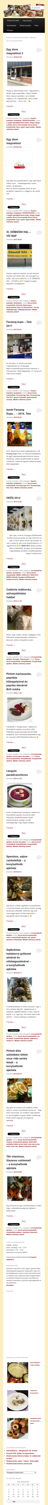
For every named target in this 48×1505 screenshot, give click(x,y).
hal (38, 1036)
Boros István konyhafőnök (27, 935)
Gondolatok (18, 120)
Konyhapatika (11, 25)
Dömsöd (19, 305)
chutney (9, 1142)
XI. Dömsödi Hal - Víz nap (30, 307)
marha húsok (17, 756)
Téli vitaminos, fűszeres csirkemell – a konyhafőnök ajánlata (18, 1162)
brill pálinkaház (26, 661)
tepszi (23, 127)
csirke (8, 937)
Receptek (16, 659)
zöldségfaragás (11, 309)
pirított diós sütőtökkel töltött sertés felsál (21, 1143)
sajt (29, 937)
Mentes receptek (25, 25)
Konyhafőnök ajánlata (19, 937)
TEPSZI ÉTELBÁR (13, 20)
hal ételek (9, 1038)
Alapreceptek (27, 20)
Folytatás (10, 106)
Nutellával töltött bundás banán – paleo (35, 1420)
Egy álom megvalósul (13, 141)
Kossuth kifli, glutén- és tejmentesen (20, 1453)
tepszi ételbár (30, 127)
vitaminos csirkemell (29, 1232)
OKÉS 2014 (13, 498)
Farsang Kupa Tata (22, 395)
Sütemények (24, 659)
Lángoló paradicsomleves (17, 773)
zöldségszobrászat (24, 309)
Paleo (36, 25)
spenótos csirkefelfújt (14, 940)
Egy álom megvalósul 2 (14, 51)
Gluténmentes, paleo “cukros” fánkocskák (22, 1461)
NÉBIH (18, 575)
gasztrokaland (11, 307)
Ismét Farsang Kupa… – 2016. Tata (18, 411)
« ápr (13, 1501)
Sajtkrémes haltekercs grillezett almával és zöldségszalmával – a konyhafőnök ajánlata (18, 959)
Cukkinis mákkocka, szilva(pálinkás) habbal (19, 593)
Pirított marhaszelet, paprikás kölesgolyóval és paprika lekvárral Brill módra (19, 681)
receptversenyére (21, 637)
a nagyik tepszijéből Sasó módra (17, 123)
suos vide (14, 1146)
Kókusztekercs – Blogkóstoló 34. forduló (21, 1450)
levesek (15, 842)
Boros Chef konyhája (20, 125)
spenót (33, 937)
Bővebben (10, 1285)
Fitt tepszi (10, 30)
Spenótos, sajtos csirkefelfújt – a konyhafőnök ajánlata (16, 862)
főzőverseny (27, 305)
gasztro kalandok (20, 397)
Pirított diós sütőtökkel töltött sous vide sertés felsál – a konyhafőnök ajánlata (17, 1060)
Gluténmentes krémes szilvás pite (19, 1463)
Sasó (18, 127)
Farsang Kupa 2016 (23, 485)
